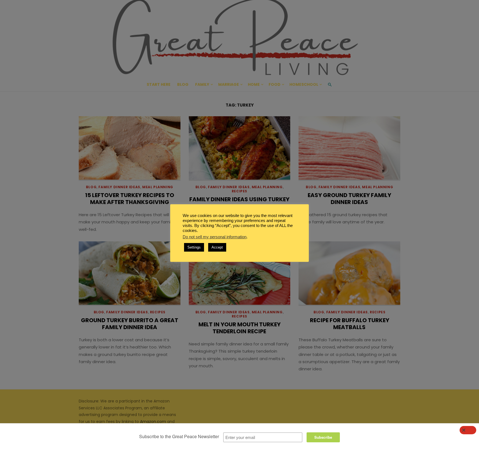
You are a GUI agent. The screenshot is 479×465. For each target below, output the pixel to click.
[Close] (468, 430)
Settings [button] (194, 247)
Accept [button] (217, 247)
